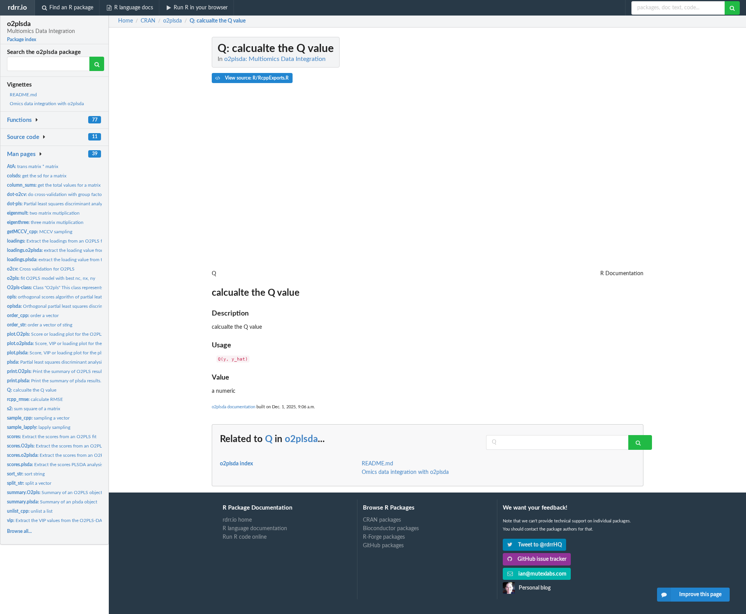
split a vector (29, 483)
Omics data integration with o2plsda (47, 103)
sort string (26, 474)
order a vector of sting (39, 325)
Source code (23, 137)
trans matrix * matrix (32, 166)
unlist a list (29, 511)
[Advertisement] (585, 153)
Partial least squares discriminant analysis (57, 203)
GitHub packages (383, 545)
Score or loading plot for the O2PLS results (63, 334)
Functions (19, 120)
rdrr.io (17, 7)
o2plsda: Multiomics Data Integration (275, 59)
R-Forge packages (384, 537)
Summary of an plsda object (52, 502)
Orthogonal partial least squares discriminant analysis (69, 306)
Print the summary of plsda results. (54, 380)
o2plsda (301, 439)
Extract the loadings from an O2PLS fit (56, 241)
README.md (23, 94)
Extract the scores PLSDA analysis (55, 464)
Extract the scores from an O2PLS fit (51, 436)
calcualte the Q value (31, 390)
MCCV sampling (39, 231)
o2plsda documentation (233, 407)
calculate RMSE (35, 399)
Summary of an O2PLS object (54, 492)
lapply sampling (38, 427)
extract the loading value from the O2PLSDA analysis (79, 250)
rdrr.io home (237, 520)
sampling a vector (38, 418)
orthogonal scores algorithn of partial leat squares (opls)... (70, 297)
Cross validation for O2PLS (41, 269)
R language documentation (255, 528)
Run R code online (245, 537)
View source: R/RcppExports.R (256, 78)
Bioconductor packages (391, 528)
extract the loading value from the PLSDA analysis (73, 259)
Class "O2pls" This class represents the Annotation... (73, 287)
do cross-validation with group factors (56, 194)
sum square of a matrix (33, 408)
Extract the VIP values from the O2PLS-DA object (61, 520)
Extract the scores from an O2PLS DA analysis (70, 455)
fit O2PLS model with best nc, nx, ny (51, 278)
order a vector (33, 315)
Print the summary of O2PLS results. (56, 371)
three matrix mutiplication (45, 222)
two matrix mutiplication (43, 213)
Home (125, 21)
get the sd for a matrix (36, 175)
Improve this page (700, 594)
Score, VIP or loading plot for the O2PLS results (69, 343)
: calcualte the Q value (218, 21)
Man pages (21, 154)
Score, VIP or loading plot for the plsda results (65, 352)
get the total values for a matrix (54, 185)
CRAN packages (382, 520)
